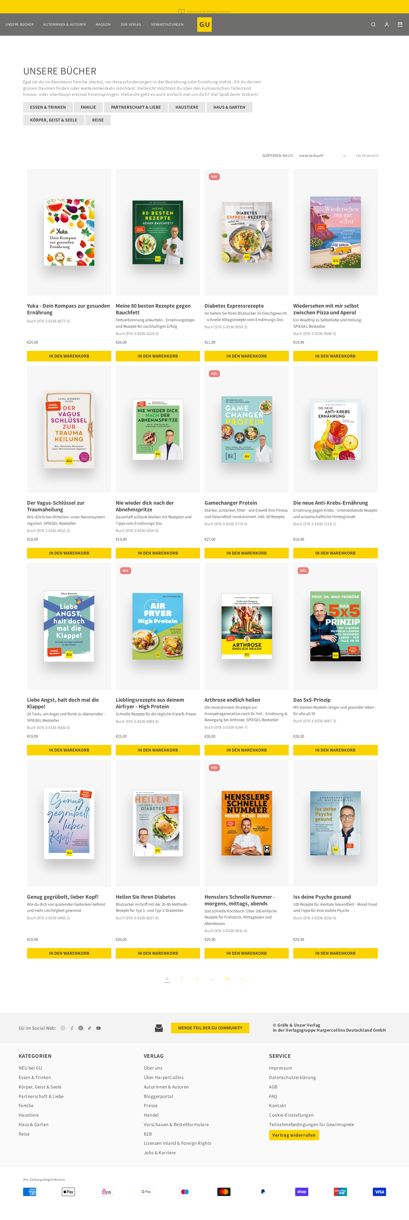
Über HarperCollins (164, 1077)
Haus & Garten (229, 107)
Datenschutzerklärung (292, 1077)
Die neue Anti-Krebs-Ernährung (330, 502)
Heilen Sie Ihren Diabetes (146, 896)
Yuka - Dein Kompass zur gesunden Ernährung (68, 309)
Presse (151, 1105)
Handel (151, 1115)
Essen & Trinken (48, 107)
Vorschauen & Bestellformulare (176, 1124)
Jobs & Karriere (160, 1152)
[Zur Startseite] (204, 24)
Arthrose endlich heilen (232, 699)
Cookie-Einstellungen (291, 1115)
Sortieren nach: (278, 155)
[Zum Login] (386, 24)
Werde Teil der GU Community (210, 1028)
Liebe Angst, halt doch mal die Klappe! (63, 703)
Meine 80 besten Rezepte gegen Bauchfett (153, 309)
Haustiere (187, 107)
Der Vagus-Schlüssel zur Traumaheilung (56, 506)
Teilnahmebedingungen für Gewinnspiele (311, 1124)
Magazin (103, 24)
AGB (273, 1087)
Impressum (280, 1068)
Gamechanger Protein (230, 502)
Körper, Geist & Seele (53, 120)
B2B (148, 1134)
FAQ (273, 1096)
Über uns (153, 1068)
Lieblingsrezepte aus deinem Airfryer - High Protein (150, 703)
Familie (88, 107)
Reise (98, 120)
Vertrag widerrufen (294, 1135)
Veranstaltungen (167, 24)
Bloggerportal (158, 1096)
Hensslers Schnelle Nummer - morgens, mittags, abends (239, 900)
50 (227, 978)
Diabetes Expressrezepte (234, 305)
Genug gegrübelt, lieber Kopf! (63, 896)
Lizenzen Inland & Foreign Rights (177, 1143)
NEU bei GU (30, 1068)
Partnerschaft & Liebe (136, 107)
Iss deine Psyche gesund (322, 896)
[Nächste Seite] (242, 979)
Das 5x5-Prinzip (312, 699)
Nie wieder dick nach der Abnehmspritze (145, 506)
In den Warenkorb (69, 356)
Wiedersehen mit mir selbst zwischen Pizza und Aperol (326, 309)
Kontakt (277, 1105)
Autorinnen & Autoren (64, 24)
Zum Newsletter (209, 8)
